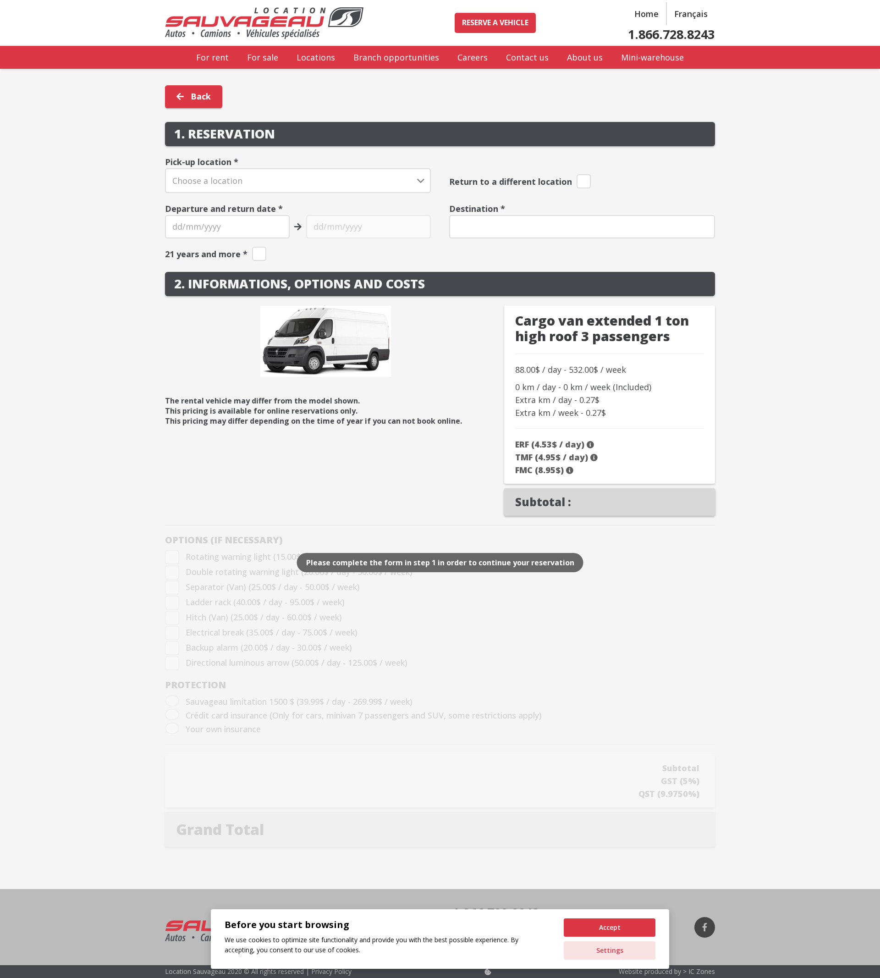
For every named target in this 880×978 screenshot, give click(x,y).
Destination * (477, 208)
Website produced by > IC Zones (667, 971)
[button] (236, 57)
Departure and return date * (224, 208)
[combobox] (298, 180)
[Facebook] (704, 927)
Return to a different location (510, 181)
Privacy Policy (330, 971)
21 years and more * (206, 254)
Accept (610, 927)
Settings (609, 950)
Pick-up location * (201, 161)
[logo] (264, 23)
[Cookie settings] (487, 971)
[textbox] (297, 180)
